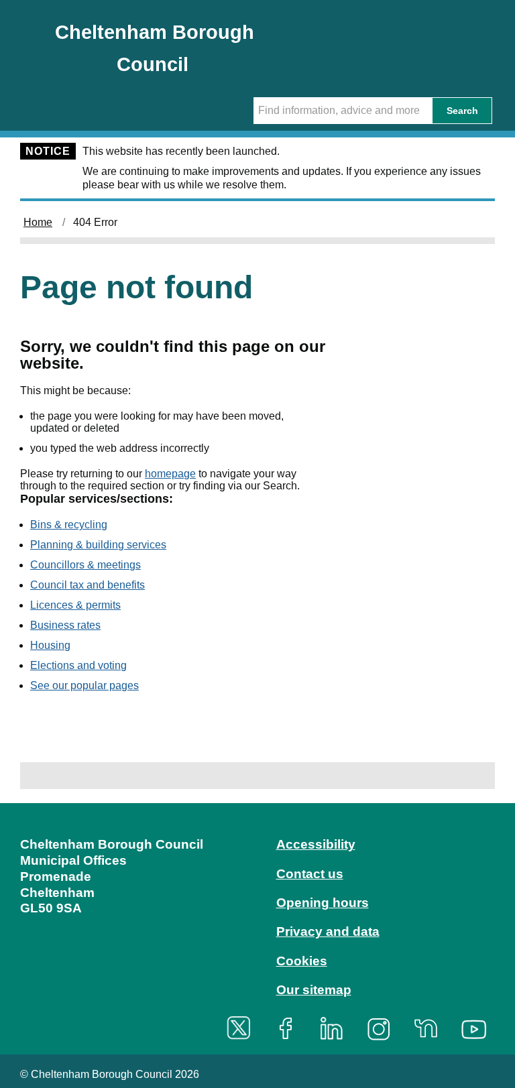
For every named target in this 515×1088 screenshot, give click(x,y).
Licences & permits (75, 605)
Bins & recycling (68, 524)
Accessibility (315, 844)
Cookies (301, 961)
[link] (257, 927)
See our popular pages (84, 685)
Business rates (65, 625)
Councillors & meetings (85, 564)
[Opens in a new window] (243, 1028)
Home (37, 222)
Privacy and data (328, 931)
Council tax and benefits (87, 585)
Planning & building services (98, 544)
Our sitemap (313, 990)
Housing (50, 645)
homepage (170, 473)
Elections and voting (78, 665)
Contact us (309, 874)
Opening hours (322, 903)
